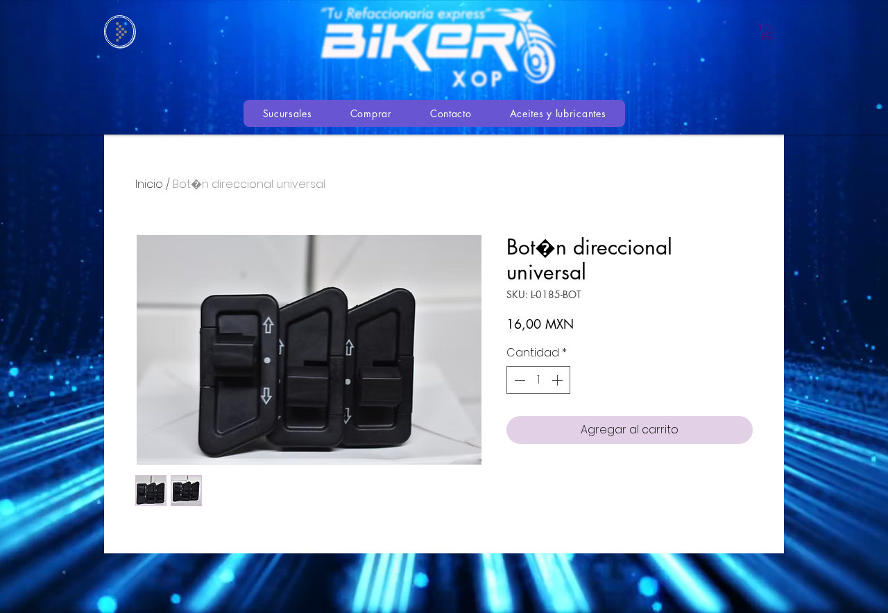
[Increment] (558, 380)
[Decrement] (518, 380)
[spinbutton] (538, 380)
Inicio (149, 184)
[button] (767, 32)
